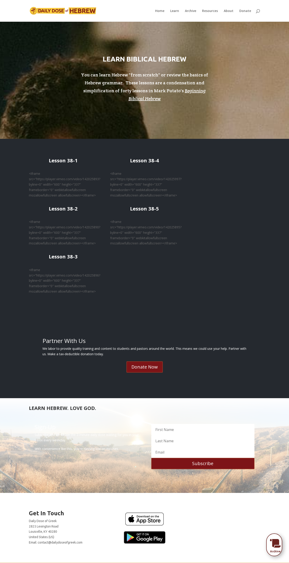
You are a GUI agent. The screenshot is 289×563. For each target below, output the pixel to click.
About (228, 11)
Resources (210, 11)
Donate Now (144, 367)
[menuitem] (275, 543)
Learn (174, 11)
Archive (190, 11)
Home (159, 11)
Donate (245, 11)
